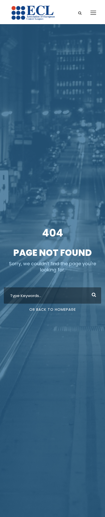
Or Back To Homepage (52, 309)
